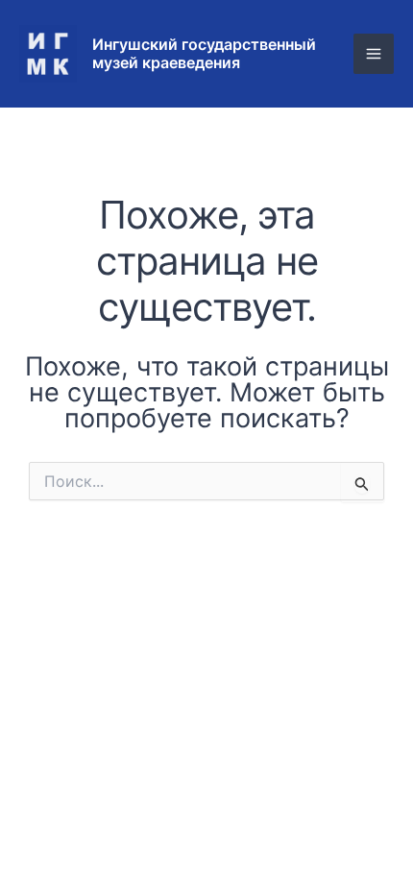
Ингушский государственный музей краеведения (204, 53)
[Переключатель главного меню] (373, 54)
